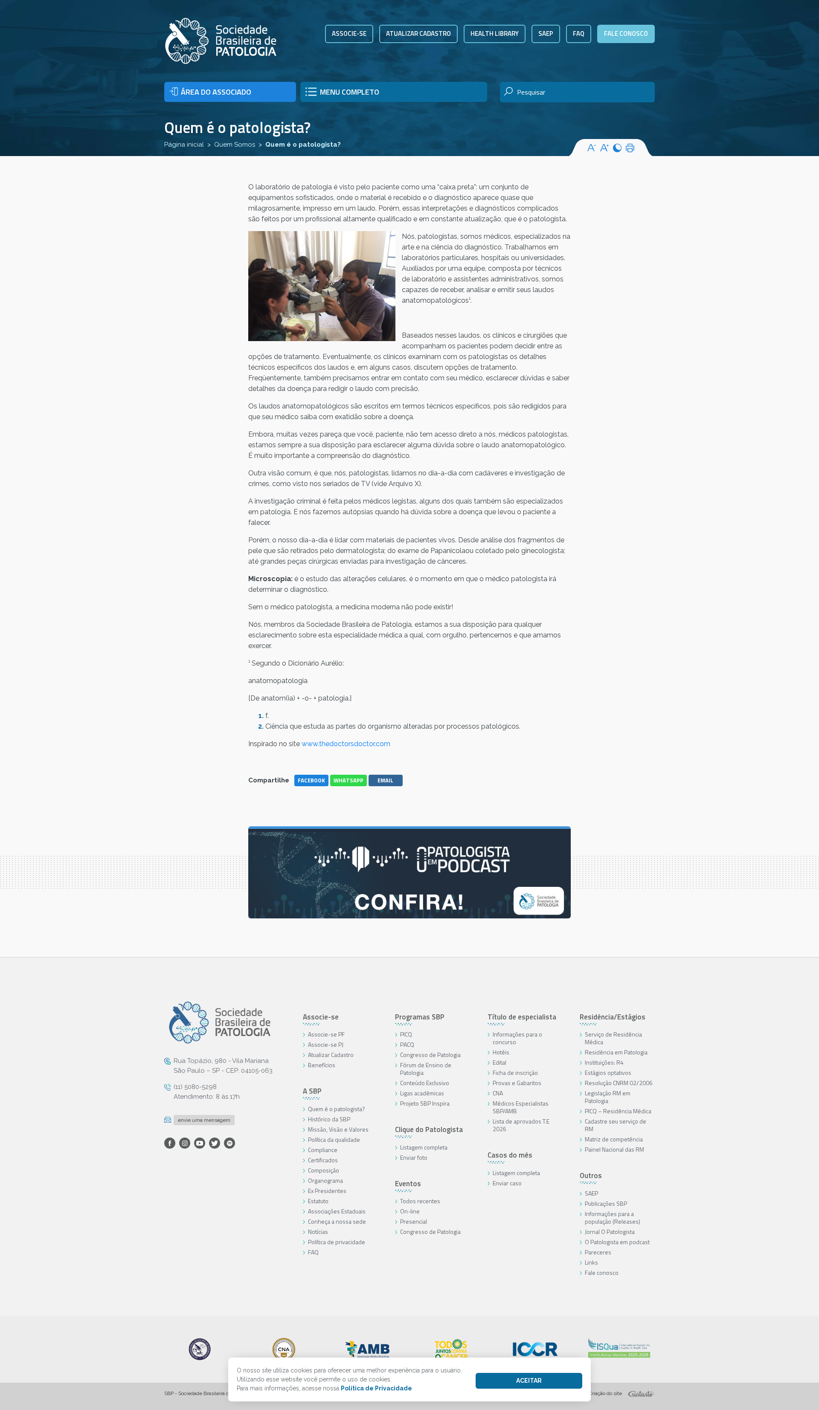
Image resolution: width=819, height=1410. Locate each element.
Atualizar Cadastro (331, 1054)
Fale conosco (626, 33)
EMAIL (385, 780)
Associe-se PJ (325, 1044)
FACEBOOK (311, 780)
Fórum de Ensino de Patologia (425, 1068)
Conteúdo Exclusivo (424, 1082)
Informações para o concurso (517, 1038)
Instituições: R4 (604, 1062)
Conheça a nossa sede (337, 1221)
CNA (498, 1093)
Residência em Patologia (616, 1052)
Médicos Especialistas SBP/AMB (521, 1107)
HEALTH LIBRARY (494, 33)
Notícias (318, 1231)
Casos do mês (510, 1155)
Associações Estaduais (337, 1211)
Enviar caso (507, 1182)
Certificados (323, 1159)
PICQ (406, 1034)
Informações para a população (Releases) (612, 1217)
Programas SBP (419, 1016)
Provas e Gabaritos (517, 1082)
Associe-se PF (326, 1034)
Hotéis (501, 1052)
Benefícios (321, 1064)
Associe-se (349, 33)
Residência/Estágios (612, 1016)
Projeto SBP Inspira (425, 1103)
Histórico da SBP (329, 1119)
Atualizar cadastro (418, 33)
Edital (499, 1062)
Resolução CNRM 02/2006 (619, 1082)
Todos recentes (420, 1200)
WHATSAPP (348, 780)
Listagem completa (423, 1147)
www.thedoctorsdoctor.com (346, 744)
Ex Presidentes (327, 1190)
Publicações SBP (606, 1203)
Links (591, 1262)
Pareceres (598, 1252)
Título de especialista (522, 1016)
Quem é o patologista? (336, 1108)
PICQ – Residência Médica (618, 1110)
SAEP (545, 33)
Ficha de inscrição (515, 1072)
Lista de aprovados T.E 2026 (521, 1125)
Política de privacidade (336, 1241)
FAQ (578, 33)
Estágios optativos (608, 1072)
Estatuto (318, 1200)
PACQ (407, 1044)
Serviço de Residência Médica (613, 1038)
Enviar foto (413, 1157)
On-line (410, 1211)
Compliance (322, 1149)
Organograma (325, 1180)
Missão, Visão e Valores (338, 1129)
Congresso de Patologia (430, 1054)
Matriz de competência (614, 1139)
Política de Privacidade (376, 1388)
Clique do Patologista (429, 1129)
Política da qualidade (334, 1139)
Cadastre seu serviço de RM (615, 1125)
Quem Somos (234, 144)
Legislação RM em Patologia (607, 1097)
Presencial (413, 1221)
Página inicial (184, 144)
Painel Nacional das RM (614, 1149)
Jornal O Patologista (610, 1231)
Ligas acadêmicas (422, 1093)
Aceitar (529, 1380)
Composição (323, 1170)
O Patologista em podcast (617, 1241)
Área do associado (216, 92)
